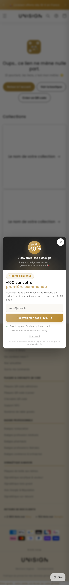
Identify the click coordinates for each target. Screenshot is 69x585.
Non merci (34, 336)
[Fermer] (60, 242)
